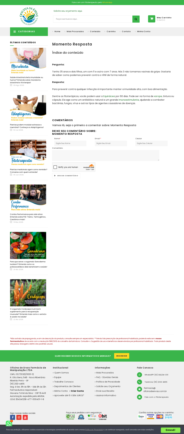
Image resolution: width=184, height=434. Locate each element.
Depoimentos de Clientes (67, 386)
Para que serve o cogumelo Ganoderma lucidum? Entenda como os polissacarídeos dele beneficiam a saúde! (28, 264)
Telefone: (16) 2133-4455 (155, 382)
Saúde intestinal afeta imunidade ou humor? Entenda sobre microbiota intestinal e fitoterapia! (26, 80)
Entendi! (170, 430)
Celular (138, 138)
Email (98, 138)
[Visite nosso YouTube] (25, 417)
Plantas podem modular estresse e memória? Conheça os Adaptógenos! (27, 126)
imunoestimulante (129, 99)
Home (57, 31)
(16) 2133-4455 (17, 383)
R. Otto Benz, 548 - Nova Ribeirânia (27, 377)
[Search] (136, 19)
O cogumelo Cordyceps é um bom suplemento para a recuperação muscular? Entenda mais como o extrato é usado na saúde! (28, 313)
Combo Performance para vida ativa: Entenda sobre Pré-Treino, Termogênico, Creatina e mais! (28, 217)
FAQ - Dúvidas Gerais (107, 377)
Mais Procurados (75, 31)
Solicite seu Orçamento (108, 386)
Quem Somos (61, 372)
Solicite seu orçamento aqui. (68, 11)
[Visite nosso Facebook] (12, 417)
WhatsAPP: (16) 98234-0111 (156, 374)
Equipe (57, 377)
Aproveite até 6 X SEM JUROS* (69, 395)
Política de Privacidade (108, 381)
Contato (126, 31)
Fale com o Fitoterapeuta (156, 397)
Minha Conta (143, 31)
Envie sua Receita (105, 391)
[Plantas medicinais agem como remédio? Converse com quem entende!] (28, 153)
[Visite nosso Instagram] (18, 417)
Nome (57, 138)
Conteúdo (95, 31)
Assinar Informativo (106, 395)
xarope (158, 96)
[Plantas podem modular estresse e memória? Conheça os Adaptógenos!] (28, 108)
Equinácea (109, 96)
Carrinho (111, 31)
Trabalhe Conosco (64, 381)
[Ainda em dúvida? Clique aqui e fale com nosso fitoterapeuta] (10, 424)
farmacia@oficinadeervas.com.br (155, 390)
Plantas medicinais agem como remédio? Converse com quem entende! (28, 170)
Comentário (57, 148)
